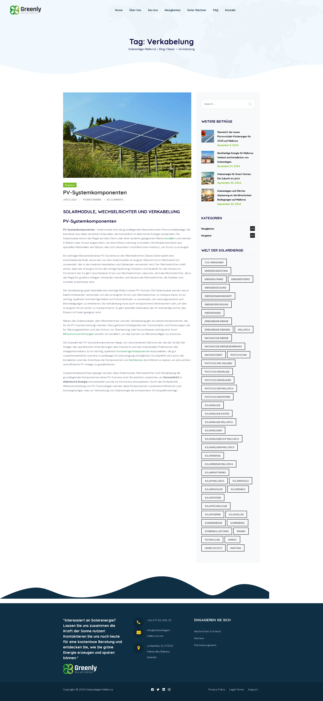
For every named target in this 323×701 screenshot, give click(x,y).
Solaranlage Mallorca (219, 422)
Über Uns (135, 10)
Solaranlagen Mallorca (219, 447)
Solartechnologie (216, 506)
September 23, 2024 (229, 203)
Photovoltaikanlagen (218, 380)
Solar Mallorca (214, 481)
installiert (170, 238)
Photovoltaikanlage (217, 371)
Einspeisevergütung (216, 271)
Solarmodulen (214, 489)
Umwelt (232, 539)
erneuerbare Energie (216, 321)
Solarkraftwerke (215, 472)
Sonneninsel (237, 523)
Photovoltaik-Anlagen (218, 363)
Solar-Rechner (196, 10)
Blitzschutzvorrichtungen (78, 334)
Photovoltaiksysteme (217, 397)
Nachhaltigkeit (213, 355)
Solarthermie (213, 514)
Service (153, 10)
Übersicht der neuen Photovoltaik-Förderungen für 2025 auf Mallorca (234, 136)
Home (119, 10)
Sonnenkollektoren (217, 531)
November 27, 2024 (228, 166)
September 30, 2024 (229, 182)
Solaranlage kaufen (217, 413)
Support (253, 689)
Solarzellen (236, 514)
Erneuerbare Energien (217, 329)
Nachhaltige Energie (216, 338)
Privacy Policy (216, 689)
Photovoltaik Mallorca (219, 388)
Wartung (235, 548)
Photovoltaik (238, 355)
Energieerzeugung (215, 287)
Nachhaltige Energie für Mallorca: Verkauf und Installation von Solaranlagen (235, 157)
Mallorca (244, 329)
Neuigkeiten (173, 10)
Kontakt (230, 10)
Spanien (241, 531)
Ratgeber (70, 185)
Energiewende (213, 313)
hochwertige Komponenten (133, 351)
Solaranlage (212, 405)
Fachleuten (136, 360)
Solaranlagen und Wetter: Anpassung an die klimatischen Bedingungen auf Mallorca (234, 195)
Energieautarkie (214, 279)
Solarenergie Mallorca (219, 464)
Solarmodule (240, 481)
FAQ (215, 10)
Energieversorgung (216, 304)
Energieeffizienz (240, 279)
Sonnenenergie (213, 523)
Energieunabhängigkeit (218, 296)
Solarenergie (213, 455)
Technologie (212, 539)
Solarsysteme (213, 497)
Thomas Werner (92, 199)
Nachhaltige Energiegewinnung (223, 346)
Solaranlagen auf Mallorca (222, 439)
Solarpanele (238, 489)
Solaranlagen (213, 430)
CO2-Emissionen (214, 262)
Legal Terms (236, 689)
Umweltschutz (213, 548)
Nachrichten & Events (207, 631)
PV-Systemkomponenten (95, 192)
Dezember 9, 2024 (228, 145)
